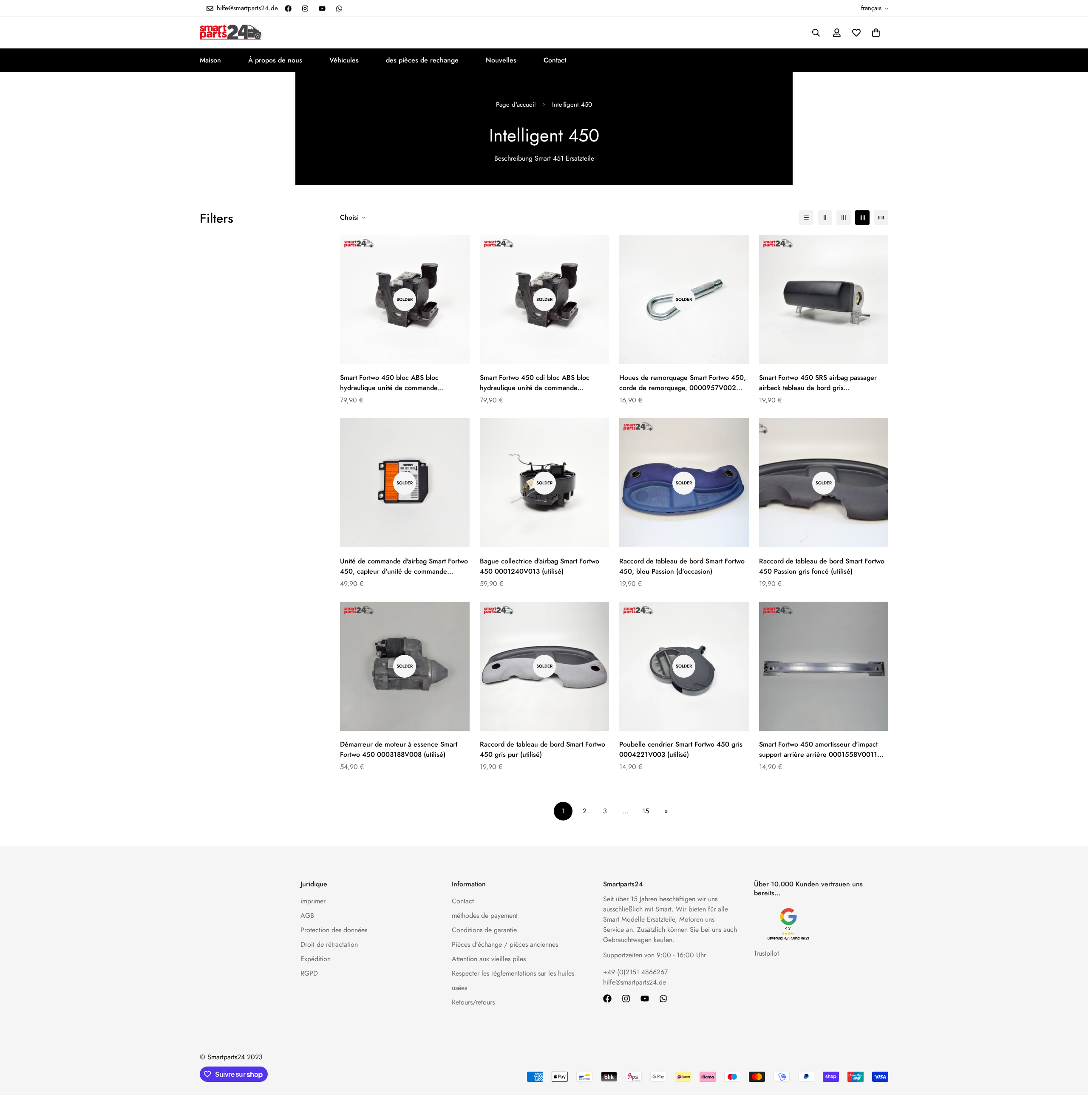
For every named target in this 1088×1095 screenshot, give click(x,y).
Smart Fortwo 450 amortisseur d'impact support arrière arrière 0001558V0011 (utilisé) (818, 749)
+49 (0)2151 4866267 (635, 972)
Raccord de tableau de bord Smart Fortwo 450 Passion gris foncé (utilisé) (821, 566)
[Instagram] (305, 8)
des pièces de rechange (422, 60)
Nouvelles (501, 60)
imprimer (313, 901)
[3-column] (843, 217)
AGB (307, 915)
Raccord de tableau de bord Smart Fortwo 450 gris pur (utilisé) (542, 749)
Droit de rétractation (329, 944)
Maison (210, 60)
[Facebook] (288, 8)
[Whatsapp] (339, 8)
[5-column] (881, 217)
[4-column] (862, 217)
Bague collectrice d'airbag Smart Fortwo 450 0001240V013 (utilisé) (539, 566)
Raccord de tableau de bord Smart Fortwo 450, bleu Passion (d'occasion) (682, 566)
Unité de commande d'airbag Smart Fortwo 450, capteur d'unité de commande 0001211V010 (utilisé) (404, 566)
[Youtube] (322, 8)
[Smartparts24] (230, 32)
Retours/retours (473, 1002)
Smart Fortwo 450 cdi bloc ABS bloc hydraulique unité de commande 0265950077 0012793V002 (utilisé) (536, 383)
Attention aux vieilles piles (489, 959)
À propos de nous (275, 60)
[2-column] (825, 217)
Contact (555, 60)
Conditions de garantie (484, 930)
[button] (876, 32)
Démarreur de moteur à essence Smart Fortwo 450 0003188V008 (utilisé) (398, 749)
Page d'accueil (516, 104)
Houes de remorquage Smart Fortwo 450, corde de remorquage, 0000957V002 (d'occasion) (682, 383)
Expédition (315, 959)
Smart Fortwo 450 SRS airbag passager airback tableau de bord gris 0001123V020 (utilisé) (818, 383)
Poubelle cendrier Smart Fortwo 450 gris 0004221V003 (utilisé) (680, 749)
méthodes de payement (485, 915)
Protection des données (333, 930)
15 (645, 811)
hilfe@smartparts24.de (634, 982)
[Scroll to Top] (1071, 1048)
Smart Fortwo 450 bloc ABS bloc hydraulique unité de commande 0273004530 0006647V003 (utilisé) (396, 383)
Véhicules (344, 60)
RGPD (309, 973)
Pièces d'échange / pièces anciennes (505, 944)
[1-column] (806, 217)
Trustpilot (766, 953)
